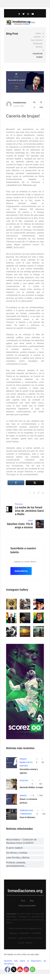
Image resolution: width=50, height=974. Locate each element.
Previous (19, 504)
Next (30, 520)
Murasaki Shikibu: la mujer (31, 787)
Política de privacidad (27, 905)
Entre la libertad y (27, 817)
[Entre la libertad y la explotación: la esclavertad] (11, 814)
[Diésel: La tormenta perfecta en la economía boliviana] (11, 799)
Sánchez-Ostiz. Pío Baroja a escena (20, 525)
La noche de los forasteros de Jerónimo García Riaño (29, 511)
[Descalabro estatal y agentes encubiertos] (11, 762)
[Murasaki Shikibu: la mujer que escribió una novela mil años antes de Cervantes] (11, 784)
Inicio (23, 901)
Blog (31, 901)
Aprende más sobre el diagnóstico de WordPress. (25, 962)
